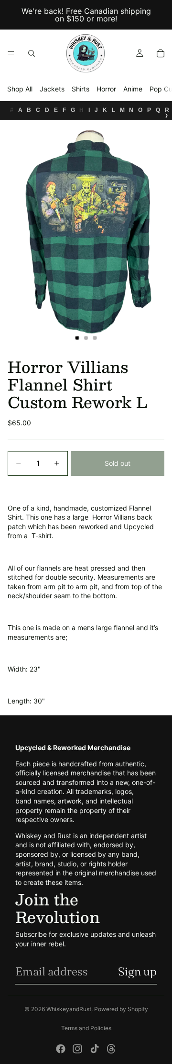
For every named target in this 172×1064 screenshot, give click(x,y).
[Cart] (160, 53)
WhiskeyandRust (68, 1009)
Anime (132, 89)
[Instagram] (77, 1048)
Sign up (137, 971)
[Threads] (111, 1048)
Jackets (52, 89)
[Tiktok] (94, 1048)
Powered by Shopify (121, 1009)
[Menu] (11, 53)
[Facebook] (60, 1048)
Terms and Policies (86, 1028)
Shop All (19, 89)
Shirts (80, 89)
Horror (106, 89)
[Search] (31, 53)
